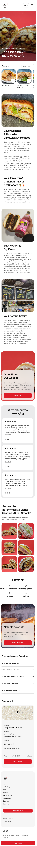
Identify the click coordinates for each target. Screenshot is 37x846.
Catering (6, 801)
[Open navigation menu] (32, 5)
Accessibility (7, 821)
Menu (26, 5)
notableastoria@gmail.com (12, 748)
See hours (29, 756)
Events (5, 792)
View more (8, 434)
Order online (17, 761)
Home (5, 784)
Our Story (6, 787)
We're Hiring (7, 795)
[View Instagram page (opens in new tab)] (7, 831)
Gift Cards (7, 798)
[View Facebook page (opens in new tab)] (4, 831)
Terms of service (8, 818)
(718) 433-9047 (9, 744)
